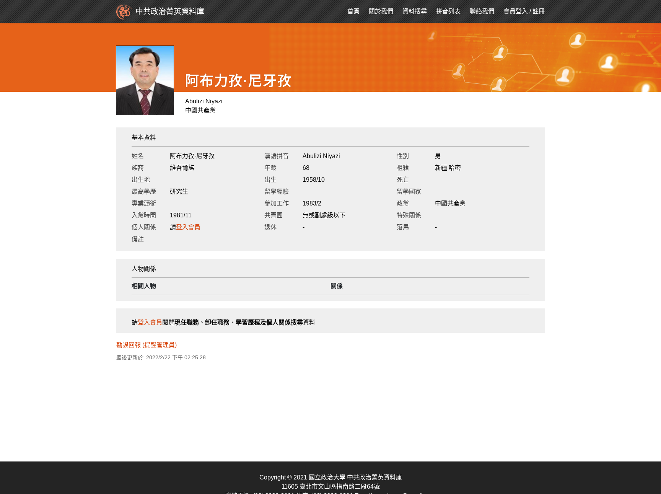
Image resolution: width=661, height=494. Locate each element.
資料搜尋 (414, 11)
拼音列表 (448, 11)
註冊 (538, 11)
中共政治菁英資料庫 (169, 11)
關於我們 (381, 11)
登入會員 (188, 227)
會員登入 (515, 11)
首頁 (353, 11)
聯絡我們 (482, 11)
